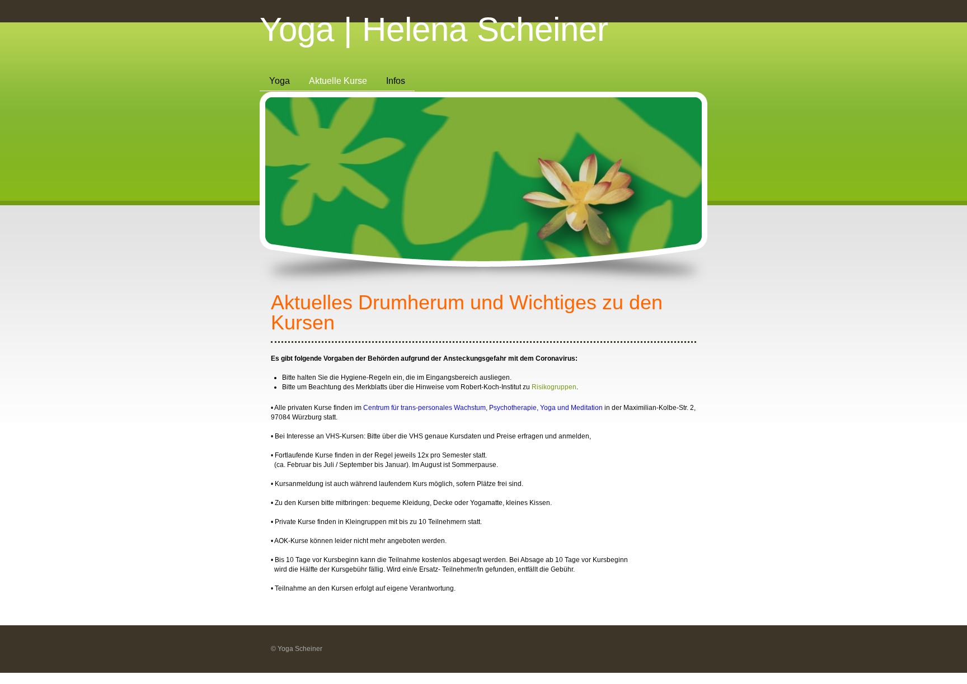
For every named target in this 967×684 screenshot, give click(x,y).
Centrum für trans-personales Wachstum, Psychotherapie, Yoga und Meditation (483, 408)
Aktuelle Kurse (338, 81)
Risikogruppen (554, 387)
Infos (395, 81)
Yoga (279, 81)
